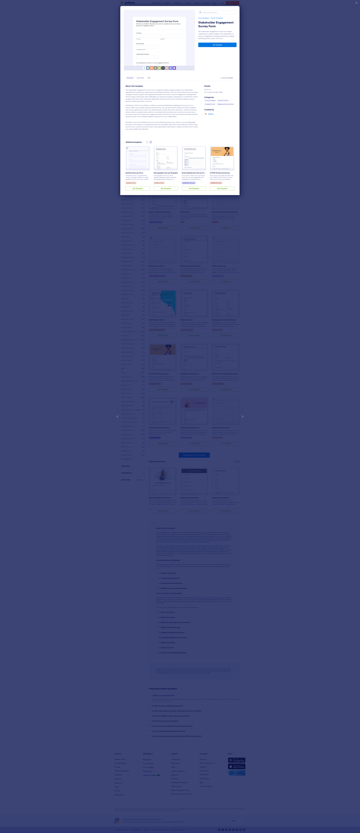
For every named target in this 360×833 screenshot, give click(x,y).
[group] (138, 170)
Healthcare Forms (216, 183)
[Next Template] (243, 417)
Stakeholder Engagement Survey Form (216, 24)
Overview (130, 78)
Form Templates (203, 18)
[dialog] (180, 416)
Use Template (217, 45)
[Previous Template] (117, 417)
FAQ (149, 78)
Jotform (211, 114)
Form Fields (140, 78)
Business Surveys (223, 100)
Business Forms (131, 183)
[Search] (200, 12)
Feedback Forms (210, 104)
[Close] (356, 3)
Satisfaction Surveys (189, 183)
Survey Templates (217, 18)
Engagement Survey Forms (225, 104)
